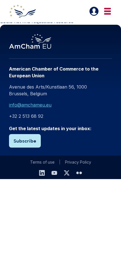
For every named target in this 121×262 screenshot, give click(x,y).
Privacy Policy (78, 162)
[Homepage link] (26, 11)
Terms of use (42, 162)
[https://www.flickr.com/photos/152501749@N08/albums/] (79, 173)
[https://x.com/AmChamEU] (67, 173)
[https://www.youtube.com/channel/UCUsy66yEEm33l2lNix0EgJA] (54, 173)
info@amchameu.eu (30, 105)
